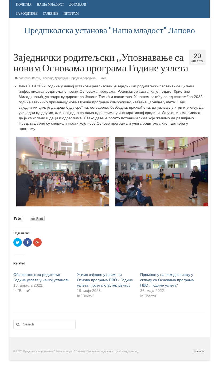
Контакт (199, 351)
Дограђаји (61, 78)
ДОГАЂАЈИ (77, 4)
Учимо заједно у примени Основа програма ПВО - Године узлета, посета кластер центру (105, 279)
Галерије (47, 78)
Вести (36, 78)
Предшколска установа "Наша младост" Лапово (109, 30)
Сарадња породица (82, 78)
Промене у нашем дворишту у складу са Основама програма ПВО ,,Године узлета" (167, 279)
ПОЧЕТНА (24, 4)
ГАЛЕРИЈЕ (50, 13)
